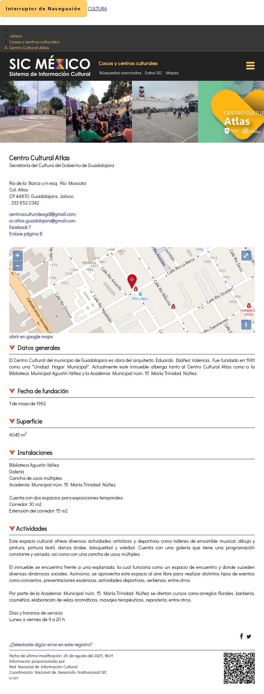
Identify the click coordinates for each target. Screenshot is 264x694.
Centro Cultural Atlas (29, 47)
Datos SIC (153, 72)
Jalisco (15, 35)
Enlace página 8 (26, 233)
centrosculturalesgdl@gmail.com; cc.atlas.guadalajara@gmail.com (42, 217)
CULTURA (97, 8)
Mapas (172, 72)
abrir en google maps (31, 336)
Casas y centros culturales (34, 41)
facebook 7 (20, 227)
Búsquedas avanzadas (120, 72)
